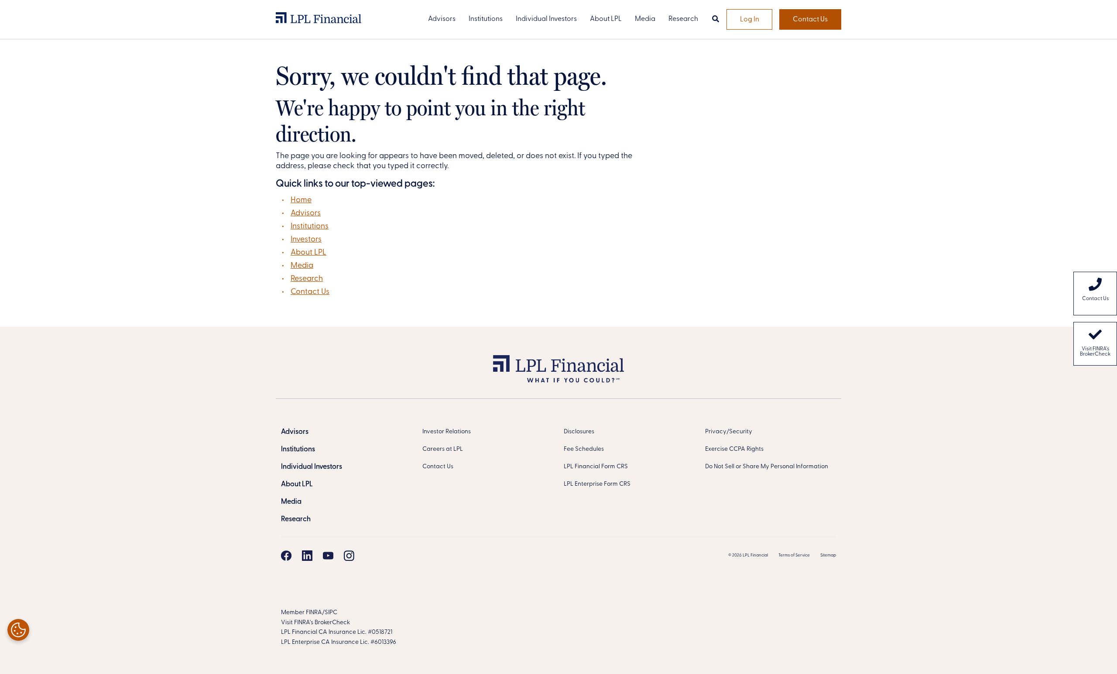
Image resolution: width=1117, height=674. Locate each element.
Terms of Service (794, 555)
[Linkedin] (307, 555)
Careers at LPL (442, 449)
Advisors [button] (442, 19)
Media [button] (645, 19)
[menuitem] (1095, 294)
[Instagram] (349, 555)
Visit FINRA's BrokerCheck (1095, 351)
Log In (749, 19)
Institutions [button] (486, 19)
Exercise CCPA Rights (734, 449)
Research (307, 279)
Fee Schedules (584, 449)
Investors (306, 240)
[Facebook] (286, 555)
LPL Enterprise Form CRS (597, 484)
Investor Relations (446, 432)
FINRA (314, 612)
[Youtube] (328, 555)
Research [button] (683, 19)
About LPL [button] (606, 19)
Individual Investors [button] (546, 19)
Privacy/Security (728, 432)
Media (302, 266)
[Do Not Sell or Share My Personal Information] (18, 630)
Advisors (306, 214)
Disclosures (579, 432)
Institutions (310, 227)
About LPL (308, 253)
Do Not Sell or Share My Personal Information (766, 466)
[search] (716, 19)
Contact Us (810, 19)
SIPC (331, 612)
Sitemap (828, 555)
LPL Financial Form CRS (596, 466)
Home (301, 200)
